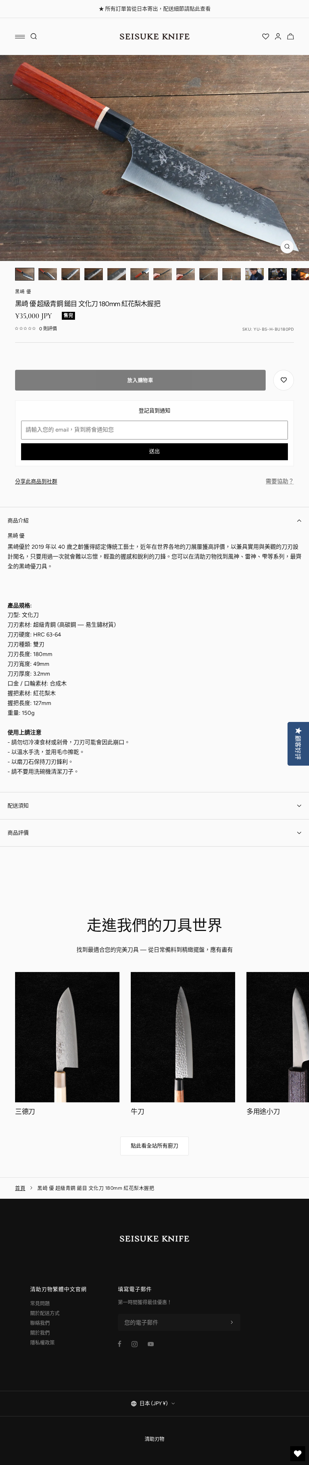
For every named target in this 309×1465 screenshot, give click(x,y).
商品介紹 (18, 520)
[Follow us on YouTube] (150, 1344)
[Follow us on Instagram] (134, 1344)
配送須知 (18, 806)
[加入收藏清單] (284, 380)
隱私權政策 (42, 1342)
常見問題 (40, 1303)
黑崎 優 (23, 292)
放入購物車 (140, 380)
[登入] (278, 36)
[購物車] (290, 36)
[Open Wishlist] (265, 36)
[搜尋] (34, 36)
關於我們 (40, 1332)
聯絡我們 (40, 1323)
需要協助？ (280, 481)
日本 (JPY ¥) (153, 1403)
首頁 (20, 1188)
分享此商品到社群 (36, 481)
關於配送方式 (45, 1313)
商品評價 (18, 833)
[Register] (232, 1323)
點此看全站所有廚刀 (154, 1146)
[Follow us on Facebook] (120, 1343)
